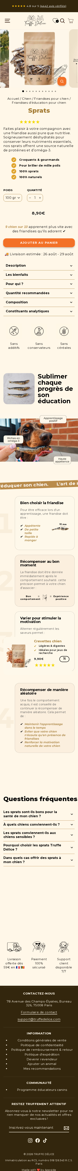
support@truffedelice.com (39, 1019)
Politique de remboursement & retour (42, 1050)
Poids (8, 190)
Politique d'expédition (42, 1054)
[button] (30, 122)
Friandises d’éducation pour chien (39, 102)
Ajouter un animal (42, 1064)
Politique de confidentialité (42, 1045)
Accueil (13, 99)
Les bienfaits (17, 275)
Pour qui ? (14, 284)
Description (16, 265)
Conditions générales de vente (42, 1040)
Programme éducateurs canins (42, 1090)
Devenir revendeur (42, 1059)
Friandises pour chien (51, 99)
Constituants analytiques (27, 311)
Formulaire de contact (39, 1012)
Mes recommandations (42, 1068)
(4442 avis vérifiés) (53, 6)
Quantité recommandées (27, 293)
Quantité (34, 190)
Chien (26, 99)
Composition (17, 302)
